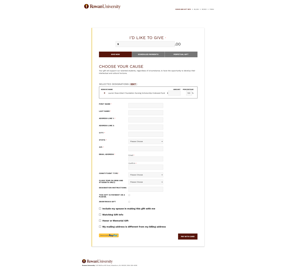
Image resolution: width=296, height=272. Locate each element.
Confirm (132, 163)
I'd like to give (147, 37)
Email (131, 155)
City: (101, 133)
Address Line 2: (106, 126)
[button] (146, 208)
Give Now (115, 54)
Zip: (101, 147)
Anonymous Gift (107, 202)
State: (102, 140)
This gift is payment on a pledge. (112, 196)
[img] (104, 93)
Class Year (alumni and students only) (111, 181)
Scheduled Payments (148, 54)
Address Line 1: (107, 118)
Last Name (104, 111)
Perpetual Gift (181, 54)
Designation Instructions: (113, 188)
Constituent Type (108, 173)
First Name (105, 104)
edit (133, 84)
